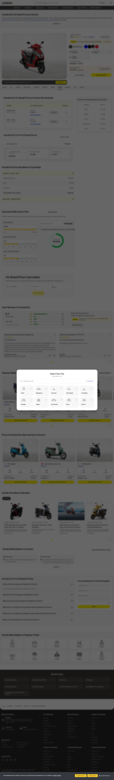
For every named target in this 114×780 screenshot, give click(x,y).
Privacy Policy (57, 775)
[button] (104, 775)
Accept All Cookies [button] (80, 775)
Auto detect (90, 381)
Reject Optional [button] (92, 775)
